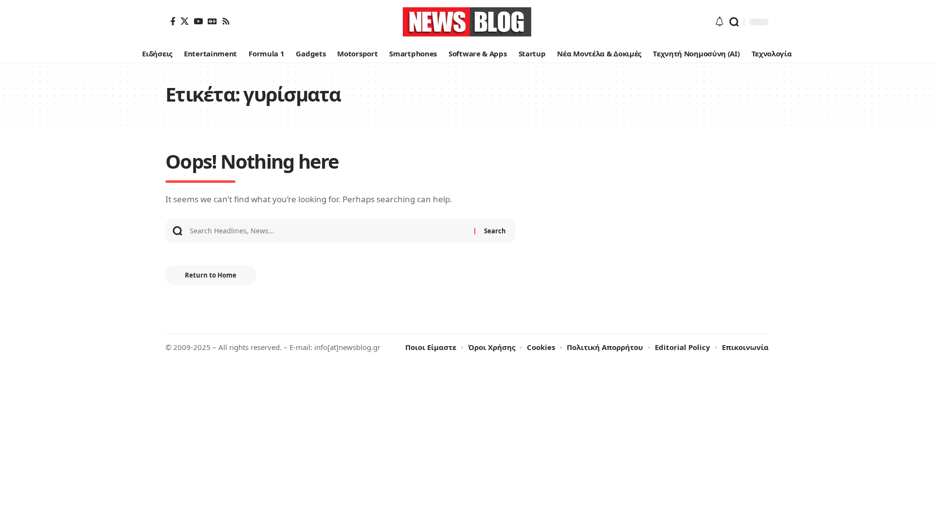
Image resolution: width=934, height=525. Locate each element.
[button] (734, 22)
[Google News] (212, 21)
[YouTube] (198, 21)
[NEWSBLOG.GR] (467, 21)
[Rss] (226, 21)
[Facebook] (173, 21)
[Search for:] (328, 231)
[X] (184, 21)
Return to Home (210, 275)
